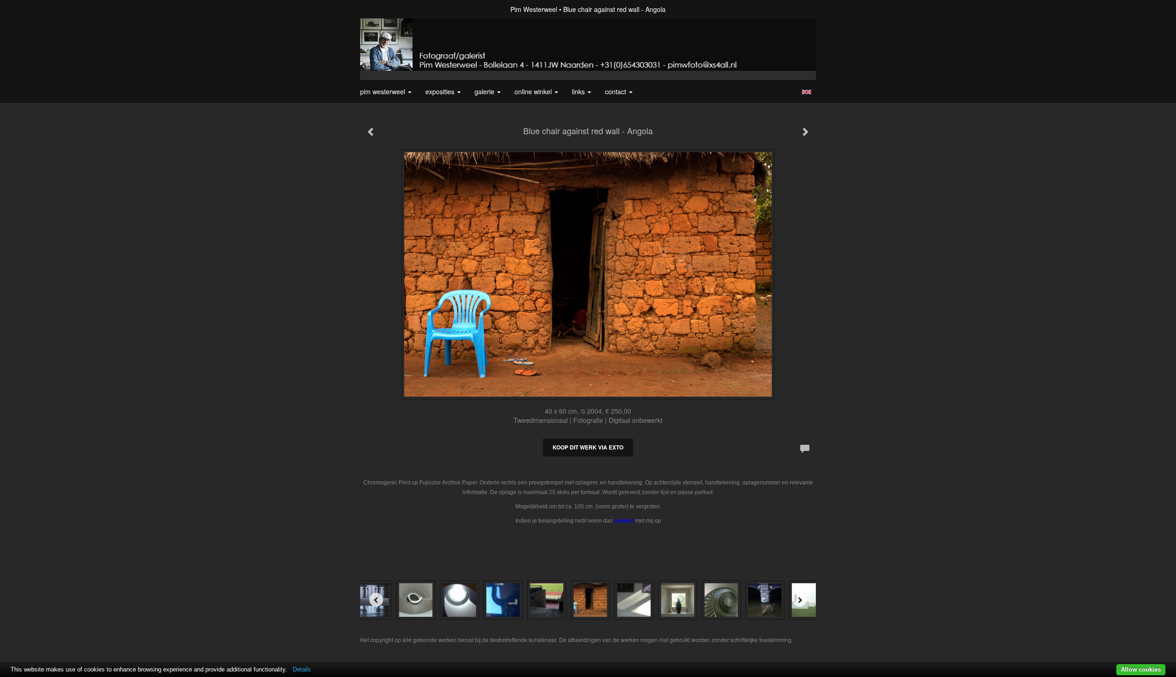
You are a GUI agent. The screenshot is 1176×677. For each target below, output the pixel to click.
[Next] (800, 600)
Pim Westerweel (533, 9)
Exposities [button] (440, 91)
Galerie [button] (485, 91)
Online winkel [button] (534, 91)
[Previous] (376, 600)
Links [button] (579, 91)
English (806, 92)
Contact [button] (616, 91)
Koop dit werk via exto (588, 447)
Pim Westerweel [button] (383, 91)
